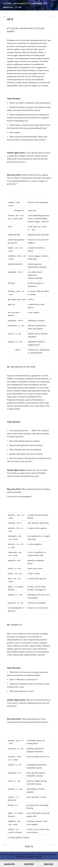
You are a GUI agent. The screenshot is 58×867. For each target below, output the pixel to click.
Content (29, 864)
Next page (51, 17)
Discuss (48, 864)
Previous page (6, 17)
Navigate (9, 864)
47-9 (10, 19)
